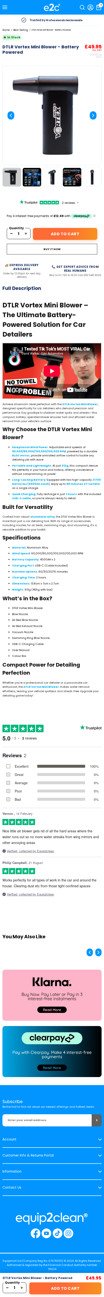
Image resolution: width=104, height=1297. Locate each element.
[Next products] (98, 952)
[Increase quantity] (25, 233)
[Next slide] (93, 115)
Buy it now (52, 249)
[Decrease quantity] (11, 233)
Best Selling (20, 30)
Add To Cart (65, 234)
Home (6, 30)
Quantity (16, 228)
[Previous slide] (10, 115)
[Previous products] (90, 952)
